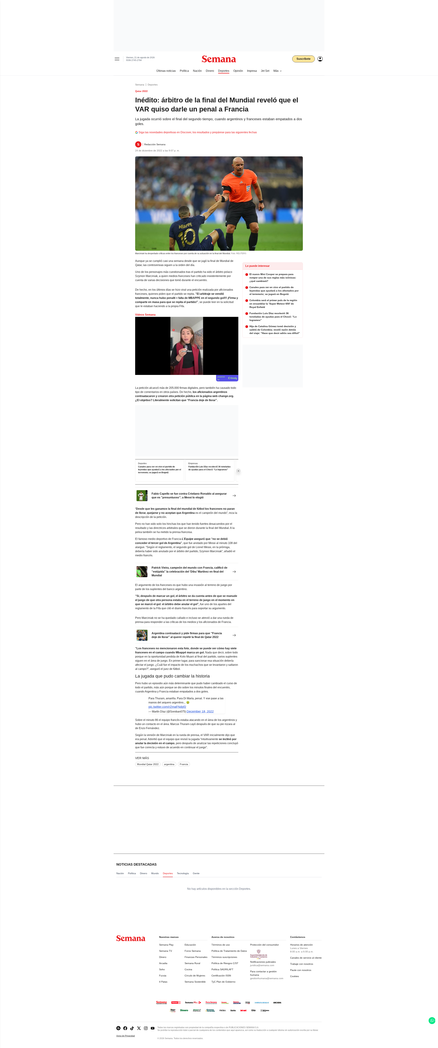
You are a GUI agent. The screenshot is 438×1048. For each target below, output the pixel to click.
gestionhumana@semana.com (266, 978)
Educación (190, 944)
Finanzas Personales (196, 957)
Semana (139, 84)
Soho (162, 969)
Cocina (188, 969)
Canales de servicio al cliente (306, 957)
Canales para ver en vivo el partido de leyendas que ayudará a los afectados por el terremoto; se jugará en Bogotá (159, 470)
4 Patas (163, 981)
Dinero (162, 957)
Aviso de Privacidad (129, 1036)
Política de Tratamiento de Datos (229, 951)
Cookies (294, 976)
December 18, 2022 (200, 711)
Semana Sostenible (195, 981)
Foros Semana (193, 951)
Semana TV (165, 951)
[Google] (118, 1028)
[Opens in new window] (125, 1028)
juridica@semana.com (262, 965)
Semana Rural (192, 963)
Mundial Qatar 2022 (148, 764)
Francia (184, 764)
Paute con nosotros (300, 970)
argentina (169, 764)
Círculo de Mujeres (195, 975)
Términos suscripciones (224, 957)
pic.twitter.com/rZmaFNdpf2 (167, 707)
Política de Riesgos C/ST (224, 963)
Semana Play (166, 944)
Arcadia (163, 963)
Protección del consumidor (264, 944)
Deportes (153, 84)
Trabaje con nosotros (301, 964)
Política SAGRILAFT (222, 969)
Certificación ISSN (221, 975)
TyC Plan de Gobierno (223, 981)
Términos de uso (220, 944)
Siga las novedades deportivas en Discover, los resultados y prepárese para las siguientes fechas (198, 132)
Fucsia (162, 975)
